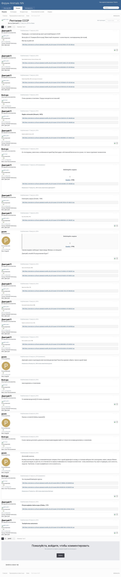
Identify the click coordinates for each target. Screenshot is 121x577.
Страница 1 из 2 (21, 26)
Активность (29, 8)
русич (4, 231)
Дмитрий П (15, 23)
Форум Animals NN (12, 3)
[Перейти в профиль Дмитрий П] (5, 20)
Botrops (5, 95)
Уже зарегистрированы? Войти (108, 2)
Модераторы (24, 12)
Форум (18, 8)
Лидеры (50, 12)
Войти (60, 555)
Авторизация (101, 20)
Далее (9, 26)
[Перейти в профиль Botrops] (5, 100)
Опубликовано (29, 30)
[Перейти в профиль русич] (6, 240)
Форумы (4, 12)
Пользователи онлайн (37, 12)
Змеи (32, 23)
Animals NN (7, 8)
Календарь (13, 12)
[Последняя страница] (13, 27)
